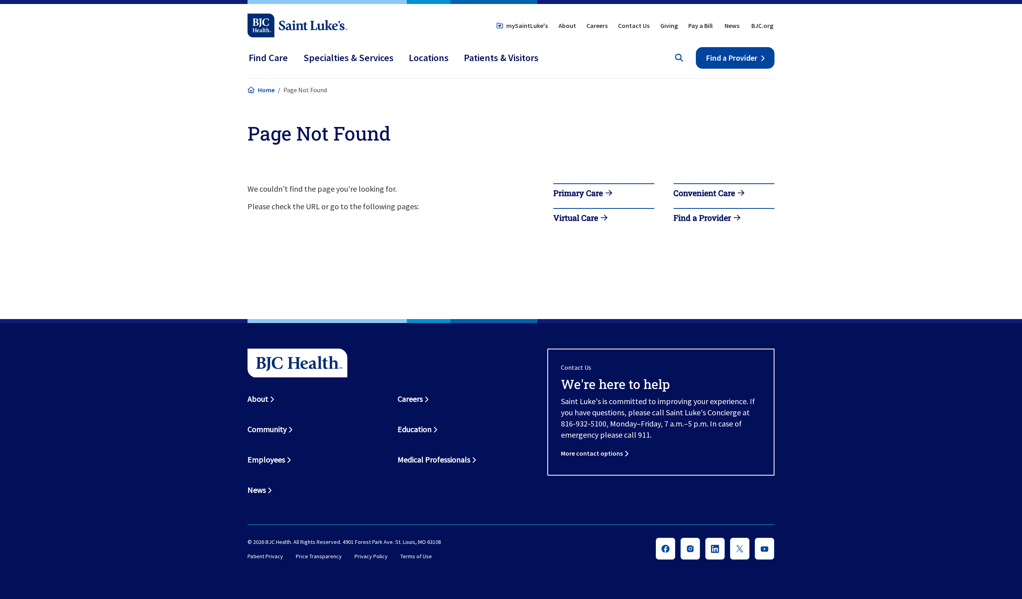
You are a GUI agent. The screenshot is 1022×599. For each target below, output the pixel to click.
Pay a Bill (700, 26)
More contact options (592, 453)
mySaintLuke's (527, 26)
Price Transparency (319, 556)
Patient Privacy (265, 556)
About (567, 26)
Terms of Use (416, 556)
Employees (266, 459)
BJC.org (762, 26)
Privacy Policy (371, 556)
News (732, 26)
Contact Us (634, 26)
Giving (669, 26)
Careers (597, 26)
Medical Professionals (434, 459)
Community (267, 429)
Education (415, 429)
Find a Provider (731, 58)
